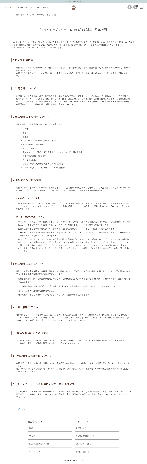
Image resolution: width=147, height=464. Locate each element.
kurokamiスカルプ (22, 7)
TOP (17, 15)
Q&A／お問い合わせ (83, 444)
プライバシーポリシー (36, 452)
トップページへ (20, 409)
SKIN (39, 7)
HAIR (33, 7)
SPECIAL (46, 7)
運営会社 (31, 428)
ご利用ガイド (81, 428)
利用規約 (31, 436)
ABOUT (6, 7)
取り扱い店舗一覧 (82, 452)
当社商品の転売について (85, 436)
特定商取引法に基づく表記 (38, 444)
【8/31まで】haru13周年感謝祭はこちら (73, 2)
